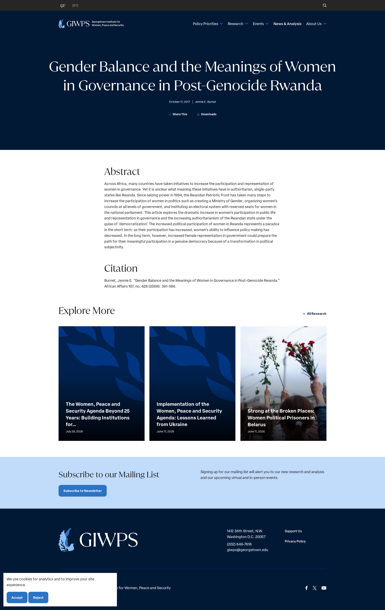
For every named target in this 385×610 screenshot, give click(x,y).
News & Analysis (287, 23)
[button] (321, 5)
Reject (38, 597)
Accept (17, 597)
